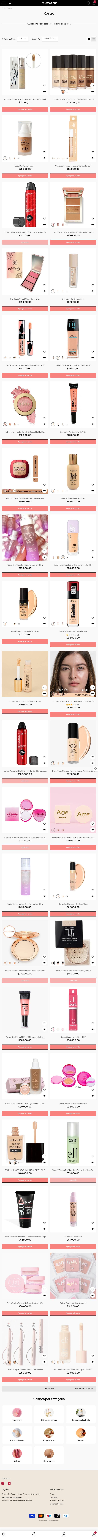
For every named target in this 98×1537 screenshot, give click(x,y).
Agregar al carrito (73, 109)
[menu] (3, 3)
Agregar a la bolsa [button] (25, 109)
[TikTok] (9, 1483)
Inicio (3, 8)
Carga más (49, 1388)
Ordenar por (36, 39)
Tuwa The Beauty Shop (51, 1520)
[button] (9, 3)
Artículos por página (9, 39)
